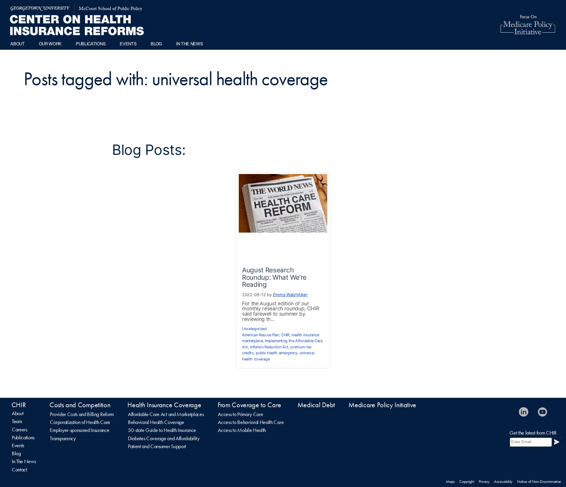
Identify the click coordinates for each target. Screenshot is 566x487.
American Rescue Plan (260, 335)
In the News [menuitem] (189, 43)
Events (18, 445)
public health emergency (276, 353)
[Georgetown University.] (40, 8)
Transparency (62, 438)
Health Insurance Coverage (164, 405)
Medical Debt (316, 405)
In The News (24, 461)
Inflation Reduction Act (269, 347)
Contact (19, 469)
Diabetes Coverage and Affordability (164, 438)
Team (17, 421)
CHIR (285, 335)
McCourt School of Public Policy (110, 9)
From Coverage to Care (249, 405)
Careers (19, 429)
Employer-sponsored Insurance (79, 430)
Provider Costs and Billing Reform (81, 414)
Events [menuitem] (128, 43)
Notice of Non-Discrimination (539, 481)
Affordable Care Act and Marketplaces (166, 414)
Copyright (466, 481)
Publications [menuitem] (91, 43)
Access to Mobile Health (242, 430)
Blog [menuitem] (156, 43)
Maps (450, 481)
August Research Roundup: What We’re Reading (274, 277)
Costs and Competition (80, 405)
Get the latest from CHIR (532, 433)
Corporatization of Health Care (80, 422)
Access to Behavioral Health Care (251, 422)
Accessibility (503, 481)
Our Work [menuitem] (50, 43)
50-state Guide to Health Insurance (162, 430)
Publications (23, 437)
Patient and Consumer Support (157, 446)
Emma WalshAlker (290, 294)
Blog (16, 453)
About (17, 413)
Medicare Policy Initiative (382, 405)
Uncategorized (254, 329)
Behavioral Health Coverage (156, 422)
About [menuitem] (17, 43)
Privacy (484, 481)
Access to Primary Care (240, 414)
